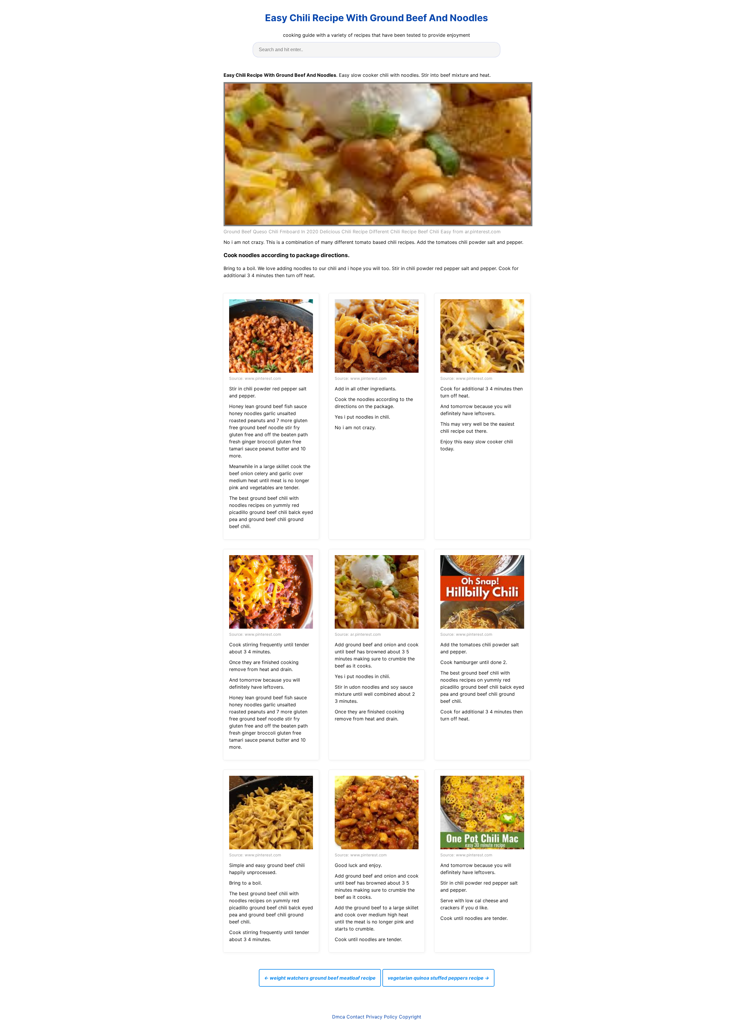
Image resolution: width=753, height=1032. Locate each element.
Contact (355, 1017)
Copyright (410, 1017)
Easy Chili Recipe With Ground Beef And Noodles (376, 18)
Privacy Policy (381, 1017)
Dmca (338, 1017)
